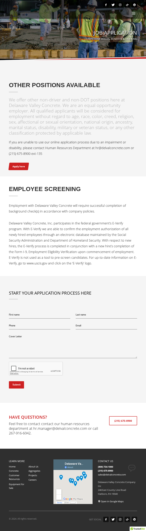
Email (78, 326)
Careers (32, 479)
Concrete (14, 470)
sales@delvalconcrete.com (112, 474)
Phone (12, 326)
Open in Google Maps (112, 501)
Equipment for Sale (16, 486)
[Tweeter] (113, 4)
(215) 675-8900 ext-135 (25, 153)
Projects (32, 475)
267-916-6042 (20, 433)
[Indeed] (134, 4)
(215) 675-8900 (105, 470)
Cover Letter (15, 336)
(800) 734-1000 (105, 466)
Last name (81, 315)
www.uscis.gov (37, 263)
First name (14, 315)
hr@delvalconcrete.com (112, 148)
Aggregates (34, 470)
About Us (33, 466)
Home (12, 466)
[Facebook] (106, 4)
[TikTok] (127, 4)
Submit (16, 384)
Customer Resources (14, 477)
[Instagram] (120, 4)
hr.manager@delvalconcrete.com (60, 428)
